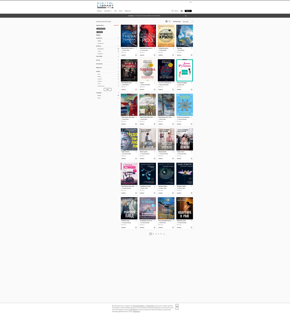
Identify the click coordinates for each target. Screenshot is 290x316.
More (107, 89)
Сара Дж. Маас (126, 50)
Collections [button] (107, 11)
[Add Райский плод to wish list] (136, 228)
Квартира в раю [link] (181, 220)
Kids (115, 11)
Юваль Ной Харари (145, 84)
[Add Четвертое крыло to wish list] (173, 55)
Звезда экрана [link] (162, 151)
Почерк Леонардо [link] (182, 82)
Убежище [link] (179, 48)
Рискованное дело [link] (127, 82)
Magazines (128, 11)
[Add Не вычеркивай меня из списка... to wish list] (173, 228)
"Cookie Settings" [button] (133, 309)
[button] (174, 11)
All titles (99, 41)
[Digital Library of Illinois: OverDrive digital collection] (105, 5)
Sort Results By (177, 21)
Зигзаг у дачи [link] (143, 151)
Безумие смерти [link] (181, 186)
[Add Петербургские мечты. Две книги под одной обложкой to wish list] (154, 228)
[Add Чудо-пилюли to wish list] (136, 159)
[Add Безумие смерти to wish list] (191, 193)
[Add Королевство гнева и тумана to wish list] (136, 55)
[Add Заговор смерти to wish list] (173, 193)
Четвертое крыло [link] (163, 48)
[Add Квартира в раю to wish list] (191, 228)
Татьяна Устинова (127, 153)
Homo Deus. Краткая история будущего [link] (165, 82)
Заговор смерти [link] (163, 186)
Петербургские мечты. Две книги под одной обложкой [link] (147, 220)
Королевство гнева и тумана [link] (128, 48)
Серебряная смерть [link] (145, 186)
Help (190, 2)
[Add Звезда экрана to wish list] (173, 159)
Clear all (116, 25)
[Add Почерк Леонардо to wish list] (191, 90)
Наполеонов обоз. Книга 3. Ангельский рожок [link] (128, 117)
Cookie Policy (136, 311)
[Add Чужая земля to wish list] (191, 159)
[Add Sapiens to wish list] (154, 90)
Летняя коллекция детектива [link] (184, 117)
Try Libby (130, 15)
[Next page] (164, 234)
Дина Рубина (181, 84)
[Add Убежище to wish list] (191, 55)
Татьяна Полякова (182, 119)
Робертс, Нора (144, 188)
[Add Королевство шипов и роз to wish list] (154, 55)
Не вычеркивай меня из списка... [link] (165, 220)
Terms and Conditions (138, 306)
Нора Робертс (181, 50)
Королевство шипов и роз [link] (147, 48)
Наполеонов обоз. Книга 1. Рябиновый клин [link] (165, 117)
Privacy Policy (150, 306)
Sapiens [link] (142, 82)
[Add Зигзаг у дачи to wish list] (154, 159)
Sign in (188, 11)
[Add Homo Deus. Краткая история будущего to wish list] (173, 90)
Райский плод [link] (125, 220)
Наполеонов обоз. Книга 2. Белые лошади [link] (147, 117)
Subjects (99, 11)
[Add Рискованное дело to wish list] (136, 90)
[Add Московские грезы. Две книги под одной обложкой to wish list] (136, 193)
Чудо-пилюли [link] (125, 151)
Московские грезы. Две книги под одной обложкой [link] (128, 186)
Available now (101, 43)
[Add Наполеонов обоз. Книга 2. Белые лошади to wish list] (154, 124)
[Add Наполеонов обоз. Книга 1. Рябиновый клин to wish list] (173, 124)
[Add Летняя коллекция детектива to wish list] (191, 124)
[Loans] (181, 11)
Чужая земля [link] (180, 151)
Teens (120, 11)
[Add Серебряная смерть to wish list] (154, 193)
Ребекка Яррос (163, 50)
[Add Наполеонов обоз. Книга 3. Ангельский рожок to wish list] (136, 124)
